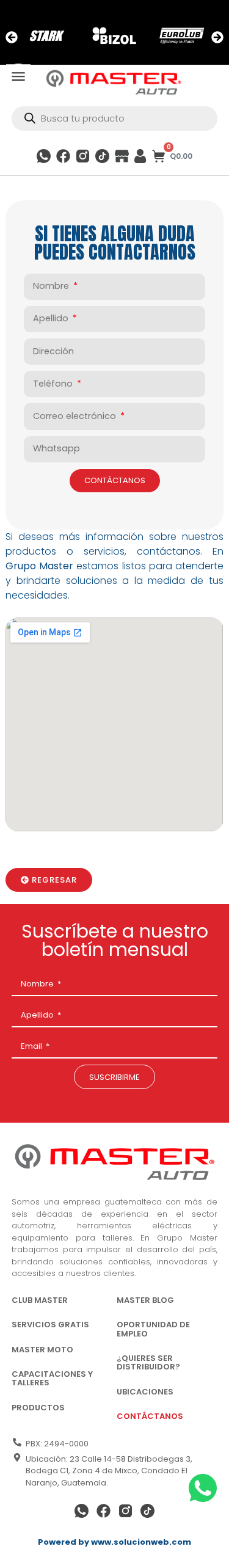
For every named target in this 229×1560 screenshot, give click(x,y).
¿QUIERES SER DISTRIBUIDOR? (148, 1362)
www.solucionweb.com (141, 1542)
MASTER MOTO (42, 1349)
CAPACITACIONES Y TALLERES (52, 1378)
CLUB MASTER (40, 1300)
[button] (11, 37)
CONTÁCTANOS (150, 1416)
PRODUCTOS (38, 1407)
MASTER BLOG (145, 1300)
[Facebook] (63, 156)
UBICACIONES (145, 1392)
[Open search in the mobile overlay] (114, 118)
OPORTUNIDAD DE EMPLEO (153, 1329)
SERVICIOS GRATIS (50, 1324)
